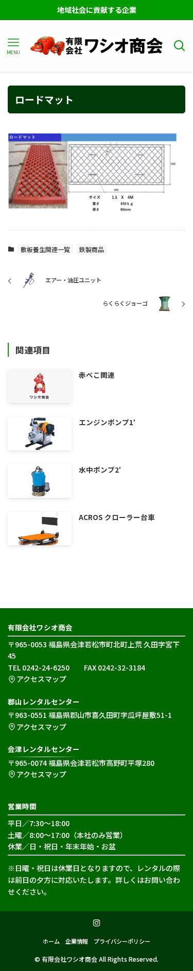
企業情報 (76, 941)
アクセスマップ (41, 679)
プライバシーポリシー (122, 941)
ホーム (51, 941)
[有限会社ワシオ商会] (96, 45)
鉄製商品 (91, 249)
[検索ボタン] (180, 45)
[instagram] (96, 923)
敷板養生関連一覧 (45, 249)
